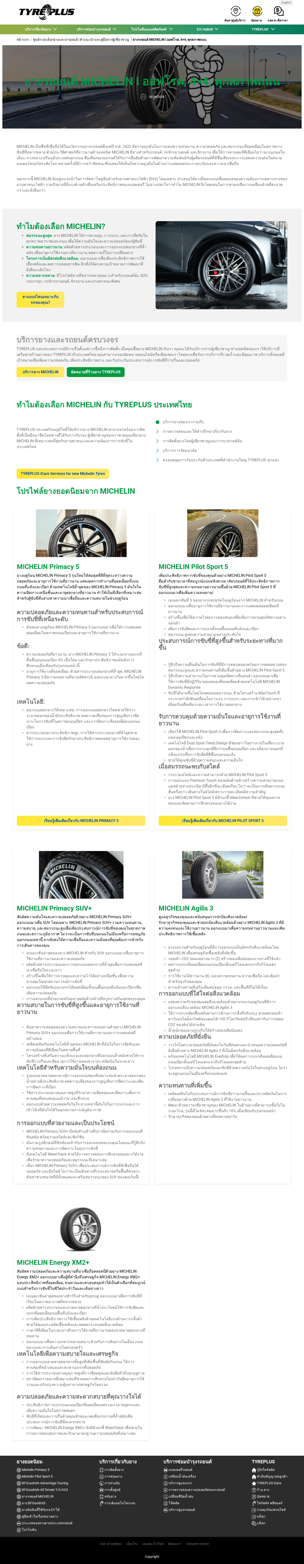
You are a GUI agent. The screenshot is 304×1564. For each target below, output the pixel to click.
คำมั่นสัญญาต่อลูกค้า (271, 1476)
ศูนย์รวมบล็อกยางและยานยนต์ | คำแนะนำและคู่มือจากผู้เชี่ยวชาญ (81, 39)
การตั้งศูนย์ (112, 1490)
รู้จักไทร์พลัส (265, 1470)
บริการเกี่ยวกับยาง (118, 1461)
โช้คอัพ (173, 1503)
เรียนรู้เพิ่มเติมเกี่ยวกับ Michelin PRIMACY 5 (81, 820)
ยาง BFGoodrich (33, 1503)
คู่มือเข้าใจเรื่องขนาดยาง (39, 1516)
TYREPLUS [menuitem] (261, 29)
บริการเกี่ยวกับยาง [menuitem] (38, 29)
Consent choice (197, 1544)
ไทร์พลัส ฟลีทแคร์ (269, 1503)
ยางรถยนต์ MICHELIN (37, 1496)
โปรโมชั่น (29, 1530)
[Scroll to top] (291, 1554)
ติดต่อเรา (174, 1544)
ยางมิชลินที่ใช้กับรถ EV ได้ (40, 1510)
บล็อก (260, 1516)
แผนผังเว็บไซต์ (152, 1544)
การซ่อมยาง (113, 1476)
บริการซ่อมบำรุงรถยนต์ (187, 1461)
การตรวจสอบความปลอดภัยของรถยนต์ (196, 1490)
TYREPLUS (263, 1461)
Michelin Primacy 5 (35, 1470)
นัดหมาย (263, 1496)
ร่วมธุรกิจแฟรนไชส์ (271, 1510)
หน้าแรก (23, 39)
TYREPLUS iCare (268, 1483)
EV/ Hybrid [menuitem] (205, 29)
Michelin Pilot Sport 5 (37, 1476)
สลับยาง (110, 1496)
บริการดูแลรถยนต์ (181, 1510)
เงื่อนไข (131, 1544)
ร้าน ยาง (262, 1490)
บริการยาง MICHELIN (40, 372)
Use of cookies (110, 1544)
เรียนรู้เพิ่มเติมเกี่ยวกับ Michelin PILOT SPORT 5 (223, 820)
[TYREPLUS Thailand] (45, 12)
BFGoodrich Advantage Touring (44, 1483)
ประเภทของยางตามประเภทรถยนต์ (46, 1523)
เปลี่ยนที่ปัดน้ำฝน (180, 1496)
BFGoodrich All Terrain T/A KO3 (44, 1490)
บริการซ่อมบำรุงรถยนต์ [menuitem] (94, 29)
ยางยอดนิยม (30, 1461)
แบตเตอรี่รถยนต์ (180, 1470)
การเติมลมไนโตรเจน (119, 1503)
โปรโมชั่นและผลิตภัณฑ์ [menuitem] (150, 29)
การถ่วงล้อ (112, 1483)
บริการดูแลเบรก (180, 1483)
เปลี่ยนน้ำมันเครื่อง (182, 1476)
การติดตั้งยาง (114, 1470)
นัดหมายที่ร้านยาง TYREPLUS (96, 372)
